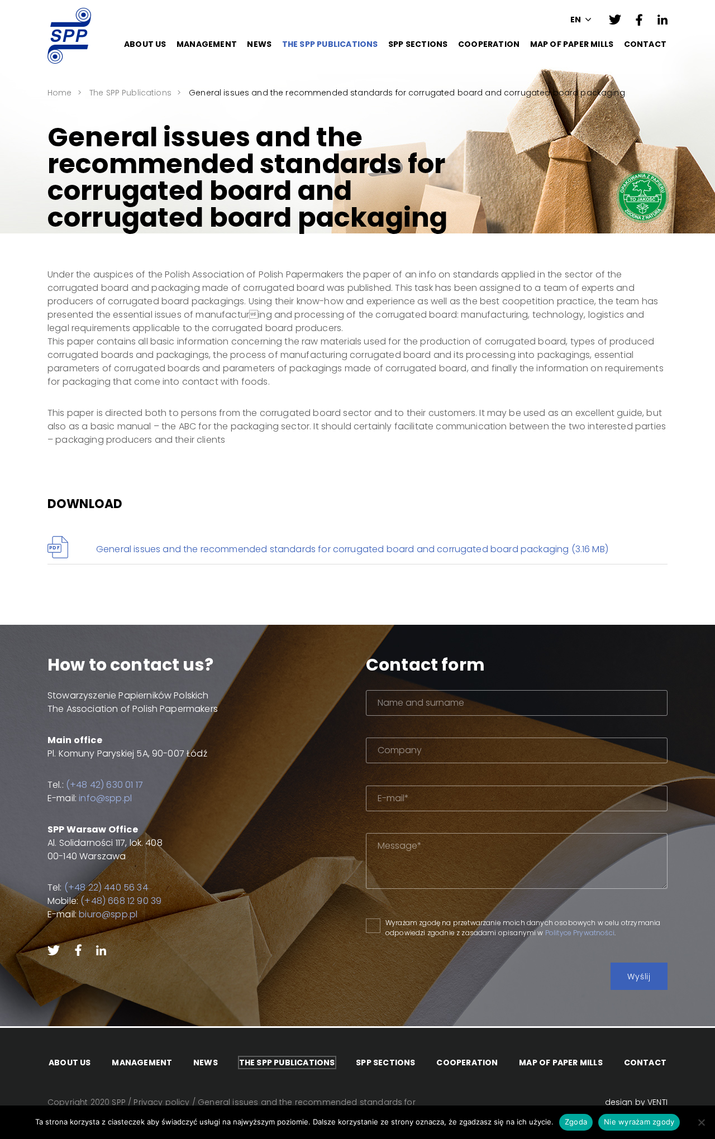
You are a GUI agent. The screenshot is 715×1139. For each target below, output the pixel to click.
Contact (645, 44)
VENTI (657, 1102)
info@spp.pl (105, 798)
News (259, 44)
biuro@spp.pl (108, 914)
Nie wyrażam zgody (639, 1121)
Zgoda (576, 1121)
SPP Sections (417, 44)
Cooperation (488, 44)
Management (207, 44)
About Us (145, 44)
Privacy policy (161, 1102)
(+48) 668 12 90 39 (120, 900)
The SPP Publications (330, 44)
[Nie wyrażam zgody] (701, 1122)
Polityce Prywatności (579, 932)
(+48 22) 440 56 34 (106, 887)
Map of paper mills (572, 44)
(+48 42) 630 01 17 (104, 784)
